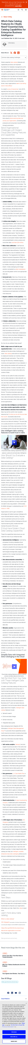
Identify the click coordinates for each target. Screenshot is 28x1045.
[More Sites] (18, 10)
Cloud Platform (5, 998)
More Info (14, 1041)
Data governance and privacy (9, 938)
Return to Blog (8, 17)
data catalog (14, 62)
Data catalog (8, 353)
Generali (17, 744)
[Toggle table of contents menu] (25, 58)
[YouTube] (16, 993)
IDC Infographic (5, 922)
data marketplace (20, 269)
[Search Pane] (22, 10)
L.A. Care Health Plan (18, 773)
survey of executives (12, 89)
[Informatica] (5, 10)
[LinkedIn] (12, 993)
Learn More (18, 6)
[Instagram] (20, 993)
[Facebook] (8, 993)
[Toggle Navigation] (26, 10)
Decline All (14, 1036)
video (20, 908)
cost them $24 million (17, 242)
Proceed (14, 1032)
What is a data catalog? (7, 919)
